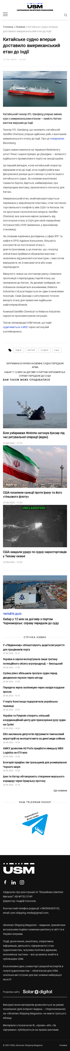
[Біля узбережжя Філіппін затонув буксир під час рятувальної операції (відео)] (35, 407)
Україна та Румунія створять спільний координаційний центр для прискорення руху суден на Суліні (34, 720)
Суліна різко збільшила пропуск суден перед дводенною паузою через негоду (30, 675)
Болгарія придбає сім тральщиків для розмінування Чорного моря (35, 764)
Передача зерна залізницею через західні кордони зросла (33, 689)
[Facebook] (5, 882)
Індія (18, 350)
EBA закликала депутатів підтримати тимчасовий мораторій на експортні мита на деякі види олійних (34, 736)
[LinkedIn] (13, 882)
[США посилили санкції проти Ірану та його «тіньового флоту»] (35, 466)
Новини (20, 26)
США (57, 350)
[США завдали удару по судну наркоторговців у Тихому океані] (35, 526)
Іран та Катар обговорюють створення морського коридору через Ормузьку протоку (33, 778)
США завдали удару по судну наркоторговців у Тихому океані (35, 554)
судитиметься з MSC (15, 327)
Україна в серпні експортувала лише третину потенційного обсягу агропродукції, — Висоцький (33, 661)
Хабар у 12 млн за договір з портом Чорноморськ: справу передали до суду (35, 374)
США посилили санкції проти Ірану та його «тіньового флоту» (32, 494)
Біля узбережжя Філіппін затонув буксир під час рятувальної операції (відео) (34, 435)
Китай (31, 350)
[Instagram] (22, 882)
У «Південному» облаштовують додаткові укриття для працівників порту (34, 647)
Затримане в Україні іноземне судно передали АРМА (35, 365)
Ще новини (60, 790)
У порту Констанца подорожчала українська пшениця (30, 703)
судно (45, 350)
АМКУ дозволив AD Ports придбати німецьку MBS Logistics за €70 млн (33, 750)
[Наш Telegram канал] (35, 824)
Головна (8, 26)
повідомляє (57, 138)
